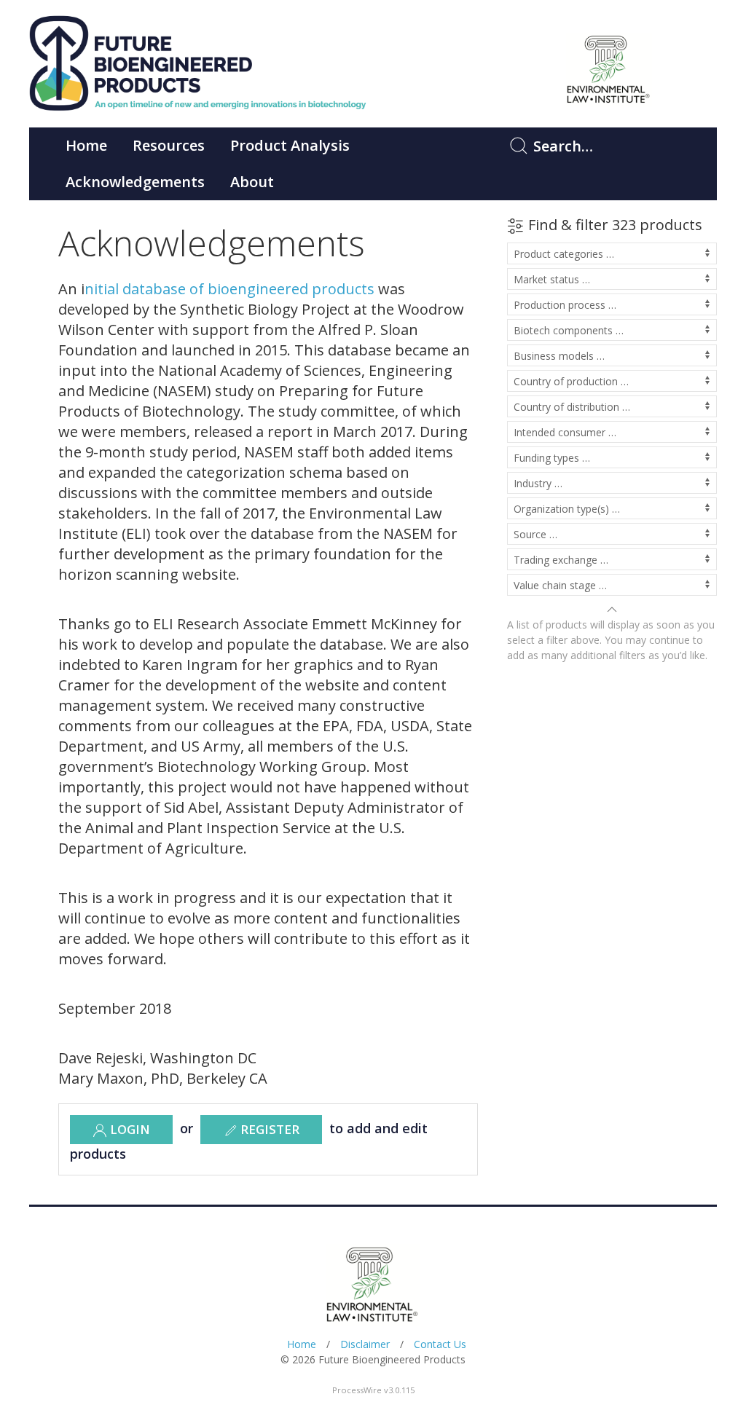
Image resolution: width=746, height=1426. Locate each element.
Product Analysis (290, 145)
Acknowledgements (135, 182)
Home (86, 145)
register (268, 1129)
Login (128, 1129)
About (252, 182)
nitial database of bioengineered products (229, 289)
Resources (169, 145)
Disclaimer (365, 1344)
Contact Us (440, 1344)
